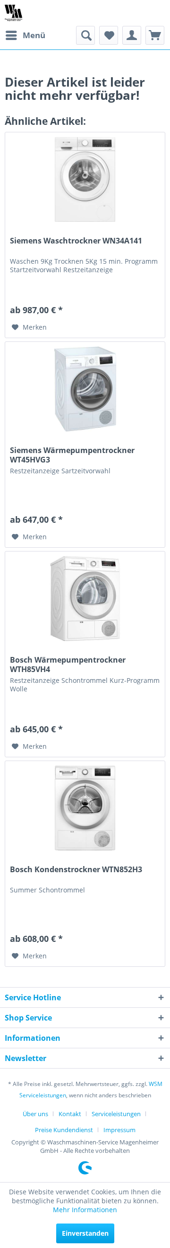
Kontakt (70, 1114)
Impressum (119, 1130)
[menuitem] (25, 35)
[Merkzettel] (108, 35)
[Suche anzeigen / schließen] (85, 35)
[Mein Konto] (131, 35)
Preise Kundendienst (64, 1130)
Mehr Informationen (85, 1209)
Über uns (35, 1114)
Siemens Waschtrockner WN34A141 (76, 241)
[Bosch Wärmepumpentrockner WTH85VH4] (85, 598)
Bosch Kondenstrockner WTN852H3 (76, 870)
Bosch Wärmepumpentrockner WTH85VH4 (68, 664)
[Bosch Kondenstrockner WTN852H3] (85, 808)
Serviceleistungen (116, 1114)
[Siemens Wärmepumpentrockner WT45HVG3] (85, 389)
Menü (34, 35)
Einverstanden (85, 1233)
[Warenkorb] (154, 35)
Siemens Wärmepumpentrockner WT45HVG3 (72, 455)
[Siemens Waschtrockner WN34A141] (85, 179)
